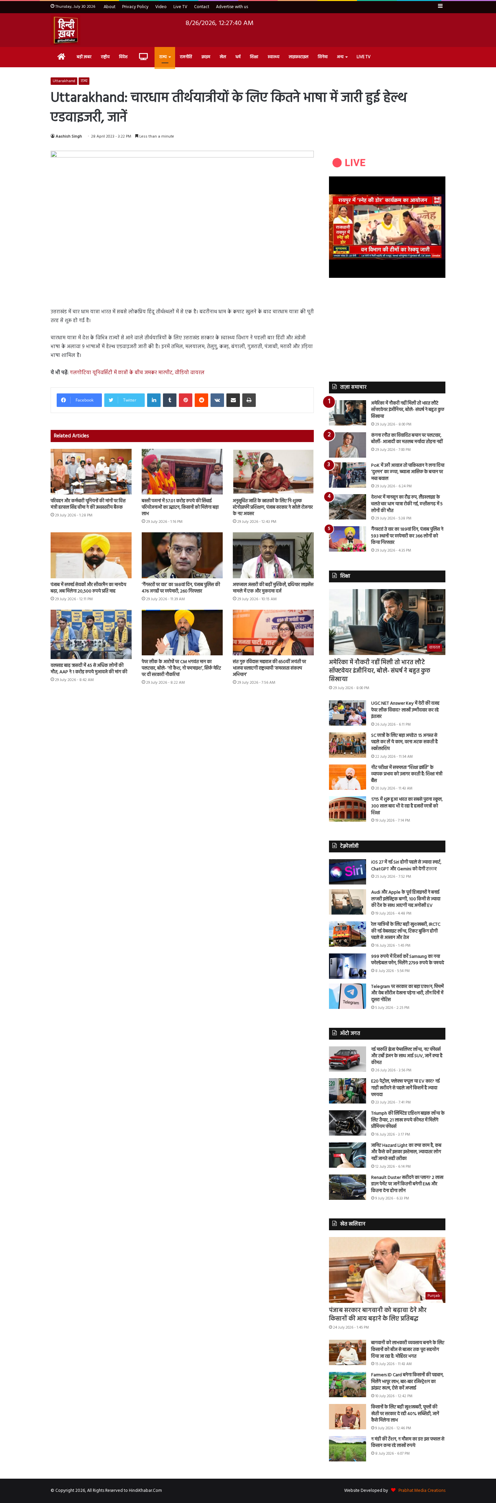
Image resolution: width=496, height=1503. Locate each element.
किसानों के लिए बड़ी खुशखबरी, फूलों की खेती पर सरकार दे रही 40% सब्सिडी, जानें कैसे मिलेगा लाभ (405, 1413)
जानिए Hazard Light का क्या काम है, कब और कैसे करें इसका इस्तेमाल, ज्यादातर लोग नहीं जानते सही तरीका (406, 1152)
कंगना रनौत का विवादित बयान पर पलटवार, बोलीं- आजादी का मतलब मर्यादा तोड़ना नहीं (407, 439)
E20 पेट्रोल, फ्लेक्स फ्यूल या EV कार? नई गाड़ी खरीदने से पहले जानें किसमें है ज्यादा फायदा (405, 1087)
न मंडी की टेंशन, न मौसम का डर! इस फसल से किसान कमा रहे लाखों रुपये (407, 1442)
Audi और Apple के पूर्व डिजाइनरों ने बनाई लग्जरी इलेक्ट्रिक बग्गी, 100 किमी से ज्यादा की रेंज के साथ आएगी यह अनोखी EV (405, 899)
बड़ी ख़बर (84, 56)
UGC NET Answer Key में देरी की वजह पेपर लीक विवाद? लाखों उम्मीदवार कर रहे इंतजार (405, 710)
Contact (201, 6)
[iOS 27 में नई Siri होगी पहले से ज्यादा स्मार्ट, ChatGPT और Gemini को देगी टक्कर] (347, 871)
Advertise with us (232, 6)
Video (161, 6)
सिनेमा (323, 56)
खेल (223, 56)
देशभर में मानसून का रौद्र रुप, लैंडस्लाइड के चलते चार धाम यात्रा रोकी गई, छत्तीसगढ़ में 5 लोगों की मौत (407, 503)
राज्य (163, 56)
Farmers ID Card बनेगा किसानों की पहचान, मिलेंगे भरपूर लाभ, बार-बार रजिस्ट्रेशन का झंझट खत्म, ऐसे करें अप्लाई (407, 1381)
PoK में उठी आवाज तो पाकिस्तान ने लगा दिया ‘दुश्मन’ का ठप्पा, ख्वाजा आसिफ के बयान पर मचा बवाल (407, 472)
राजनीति (186, 56)
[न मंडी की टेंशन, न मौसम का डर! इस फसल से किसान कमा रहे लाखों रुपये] (347, 1448)
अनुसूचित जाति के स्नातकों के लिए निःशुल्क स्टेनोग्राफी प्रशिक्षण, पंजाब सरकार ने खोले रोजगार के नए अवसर (273, 507)
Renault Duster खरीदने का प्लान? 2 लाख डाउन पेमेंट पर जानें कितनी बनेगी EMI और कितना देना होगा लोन (407, 1184)
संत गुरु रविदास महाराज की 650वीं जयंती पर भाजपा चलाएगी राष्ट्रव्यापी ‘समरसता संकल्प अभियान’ (269, 668)
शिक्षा (254, 56)
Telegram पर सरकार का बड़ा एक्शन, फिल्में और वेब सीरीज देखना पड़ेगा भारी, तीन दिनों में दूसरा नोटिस (407, 993)
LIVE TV (363, 56)
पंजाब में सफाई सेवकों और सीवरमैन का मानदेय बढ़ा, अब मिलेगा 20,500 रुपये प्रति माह (88, 588)
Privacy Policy (135, 6)
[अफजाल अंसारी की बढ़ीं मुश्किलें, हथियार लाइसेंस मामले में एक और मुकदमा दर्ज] (273, 555)
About (109, 6)
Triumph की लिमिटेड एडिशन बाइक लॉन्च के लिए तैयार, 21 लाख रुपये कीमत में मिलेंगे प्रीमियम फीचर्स (408, 1120)
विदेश (123, 56)
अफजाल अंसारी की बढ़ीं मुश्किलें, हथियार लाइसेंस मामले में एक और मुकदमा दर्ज (273, 588)
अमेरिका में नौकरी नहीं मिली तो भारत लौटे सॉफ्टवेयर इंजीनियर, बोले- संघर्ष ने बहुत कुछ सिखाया (407, 409)
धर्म (238, 56)
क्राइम (205, 56)
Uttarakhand (64, 81)
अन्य (340, 56)
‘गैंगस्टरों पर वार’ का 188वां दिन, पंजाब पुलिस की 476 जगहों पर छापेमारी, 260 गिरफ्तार (181, 588)
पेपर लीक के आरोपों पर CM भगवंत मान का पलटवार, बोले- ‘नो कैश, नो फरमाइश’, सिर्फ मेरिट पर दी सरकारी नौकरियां (181, 668)
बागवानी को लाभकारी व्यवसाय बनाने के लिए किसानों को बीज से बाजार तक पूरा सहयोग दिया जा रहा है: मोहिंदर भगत (407, 1349)
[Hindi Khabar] (65, 30)
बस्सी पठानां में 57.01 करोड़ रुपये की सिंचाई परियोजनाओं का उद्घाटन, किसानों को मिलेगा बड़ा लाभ (180, 507)
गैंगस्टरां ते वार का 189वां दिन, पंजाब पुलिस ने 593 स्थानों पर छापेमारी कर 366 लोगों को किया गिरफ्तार (407, 536)
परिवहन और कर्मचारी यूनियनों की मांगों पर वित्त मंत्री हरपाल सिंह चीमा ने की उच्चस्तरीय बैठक (88, 504)
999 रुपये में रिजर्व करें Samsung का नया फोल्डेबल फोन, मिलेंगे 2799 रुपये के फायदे (407, 960)
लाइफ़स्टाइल (298, 56)
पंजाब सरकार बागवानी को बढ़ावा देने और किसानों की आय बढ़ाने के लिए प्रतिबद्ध (377, 1315)
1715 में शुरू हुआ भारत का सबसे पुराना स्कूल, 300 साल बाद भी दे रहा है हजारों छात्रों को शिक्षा (407, 806)
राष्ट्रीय (105, 56)
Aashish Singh (69, 136)
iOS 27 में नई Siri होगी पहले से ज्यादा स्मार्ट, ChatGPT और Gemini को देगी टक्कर (406, 865)
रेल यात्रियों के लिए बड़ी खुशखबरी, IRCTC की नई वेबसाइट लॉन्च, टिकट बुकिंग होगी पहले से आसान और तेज (405, 931)
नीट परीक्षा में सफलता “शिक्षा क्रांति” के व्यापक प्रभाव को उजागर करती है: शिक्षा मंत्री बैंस (406, 774)
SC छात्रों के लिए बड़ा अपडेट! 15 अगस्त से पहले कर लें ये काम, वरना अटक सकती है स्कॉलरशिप (404, 742)
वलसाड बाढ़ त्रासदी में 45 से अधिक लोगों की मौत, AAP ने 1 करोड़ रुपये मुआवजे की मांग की (89, 669)
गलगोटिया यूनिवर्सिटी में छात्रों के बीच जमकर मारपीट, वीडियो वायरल (137, 373)
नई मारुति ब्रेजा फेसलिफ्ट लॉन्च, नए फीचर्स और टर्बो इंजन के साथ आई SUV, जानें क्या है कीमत (406, 1056)
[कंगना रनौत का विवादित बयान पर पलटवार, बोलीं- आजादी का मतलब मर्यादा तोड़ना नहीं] (347, 445)
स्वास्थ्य (273, 56)
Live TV (180, 6)
